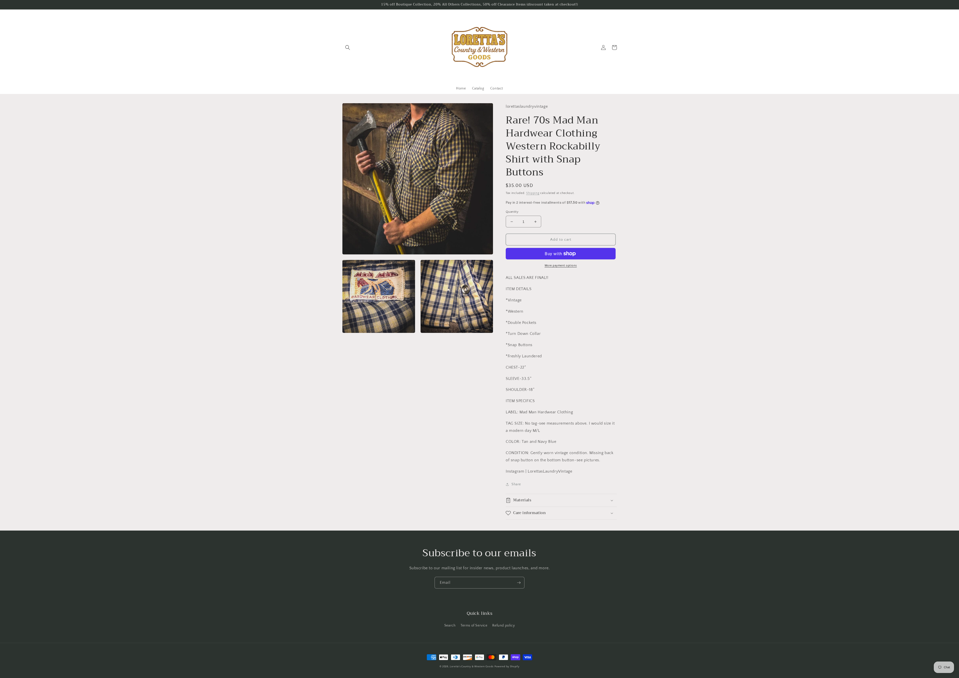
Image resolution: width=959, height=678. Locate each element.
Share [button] (516, 484)
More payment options (561, 265)
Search (450, 626)
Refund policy (503, 626)
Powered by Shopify (506, 666)
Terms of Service (474, 626)
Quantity (512, 211)
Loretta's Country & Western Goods (471, 666)
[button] (347, 47)
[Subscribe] (518, 583)
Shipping (532, 193)
